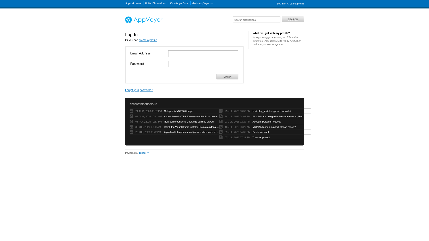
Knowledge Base (179, 3)
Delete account (260, 132)
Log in (280, 3)
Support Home (133, 3)
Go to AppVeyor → (202, 3)
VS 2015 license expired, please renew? (274, 127)
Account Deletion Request (266, 121)
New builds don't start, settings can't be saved (189, 121)
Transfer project (261, 137)
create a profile (148, 40)
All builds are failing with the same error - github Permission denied (280, 116)
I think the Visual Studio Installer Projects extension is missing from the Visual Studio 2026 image (192, 127)
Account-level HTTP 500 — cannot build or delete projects (192, 116)
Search (293, 19)
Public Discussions (155, 3)
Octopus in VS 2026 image (178, 111)
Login (227, 76)
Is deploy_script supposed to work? (271, 111)
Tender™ (144, 152)
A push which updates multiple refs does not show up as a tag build (192, 132)
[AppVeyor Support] (143, 22)
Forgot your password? (139, 90)
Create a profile (295, 3)
